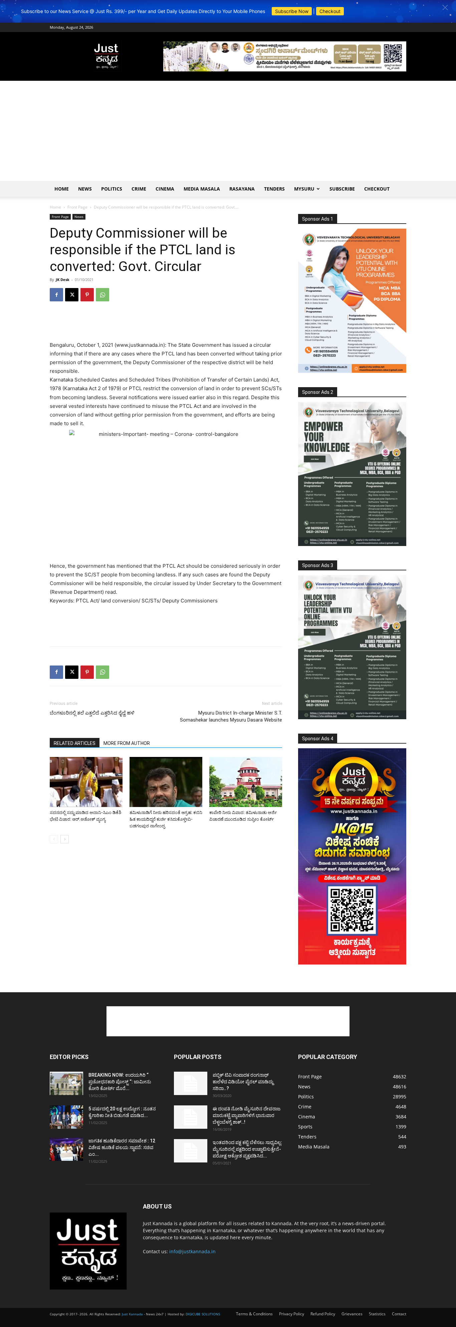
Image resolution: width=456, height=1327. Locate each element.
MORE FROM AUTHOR (126, 743)
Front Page (77, 207)
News (85, 189)
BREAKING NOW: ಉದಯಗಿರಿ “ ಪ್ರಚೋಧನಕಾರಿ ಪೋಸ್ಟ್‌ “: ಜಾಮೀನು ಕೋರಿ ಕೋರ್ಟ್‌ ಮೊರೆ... (119, 1081)
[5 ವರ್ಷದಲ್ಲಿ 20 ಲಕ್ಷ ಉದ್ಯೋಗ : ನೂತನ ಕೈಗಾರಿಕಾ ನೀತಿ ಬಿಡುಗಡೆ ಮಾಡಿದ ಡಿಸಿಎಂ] (66, 1117)
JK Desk (62, 279)
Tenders (274, 189)
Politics (111, 189)
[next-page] (64, 839)
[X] (71, 294)
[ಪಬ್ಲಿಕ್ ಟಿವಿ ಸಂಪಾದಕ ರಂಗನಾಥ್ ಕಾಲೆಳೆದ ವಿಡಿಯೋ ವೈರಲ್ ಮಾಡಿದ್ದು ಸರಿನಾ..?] (190, 1083)
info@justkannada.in (192, 1251)
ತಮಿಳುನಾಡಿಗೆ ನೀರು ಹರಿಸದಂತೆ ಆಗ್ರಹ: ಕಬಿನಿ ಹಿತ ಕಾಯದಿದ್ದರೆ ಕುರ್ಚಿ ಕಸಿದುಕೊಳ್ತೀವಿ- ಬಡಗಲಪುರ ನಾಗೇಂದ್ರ (166, 819)
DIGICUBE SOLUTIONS (203, 1314)
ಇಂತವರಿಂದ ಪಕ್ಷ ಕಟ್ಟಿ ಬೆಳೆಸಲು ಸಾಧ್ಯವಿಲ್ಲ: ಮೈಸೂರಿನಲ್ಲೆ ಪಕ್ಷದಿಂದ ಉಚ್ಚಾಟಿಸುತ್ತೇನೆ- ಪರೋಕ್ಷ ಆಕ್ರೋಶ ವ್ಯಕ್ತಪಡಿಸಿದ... (247, 1149)
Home (61, 189)
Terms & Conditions (254, 1314)
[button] (445, 7)
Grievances (352, 1314)
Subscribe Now (291, 11)
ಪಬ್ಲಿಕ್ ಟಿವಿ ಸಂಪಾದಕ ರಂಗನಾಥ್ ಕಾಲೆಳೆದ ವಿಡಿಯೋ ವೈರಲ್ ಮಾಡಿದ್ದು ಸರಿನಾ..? (243, 1081)
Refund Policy (322, 1314)
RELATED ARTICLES (74, 743)
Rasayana (242, 189)
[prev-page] (54, 839)
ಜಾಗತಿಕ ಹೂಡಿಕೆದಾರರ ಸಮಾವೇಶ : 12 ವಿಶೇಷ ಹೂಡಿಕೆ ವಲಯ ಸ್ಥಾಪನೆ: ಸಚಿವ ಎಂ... (121, 1147)
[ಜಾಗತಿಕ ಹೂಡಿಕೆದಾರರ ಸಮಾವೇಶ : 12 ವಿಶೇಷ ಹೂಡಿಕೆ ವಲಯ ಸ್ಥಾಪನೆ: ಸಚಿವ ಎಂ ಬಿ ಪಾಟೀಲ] (66, 1149)
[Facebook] (56, 294)
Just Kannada (132, 1314)
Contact (399, 1314)
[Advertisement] (228, 131)
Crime (139, 189)
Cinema (165, 189)
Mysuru (304, 189)
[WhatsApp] (102, 294)
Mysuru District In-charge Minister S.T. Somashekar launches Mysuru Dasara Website (231, 716)
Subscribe (342, 189)
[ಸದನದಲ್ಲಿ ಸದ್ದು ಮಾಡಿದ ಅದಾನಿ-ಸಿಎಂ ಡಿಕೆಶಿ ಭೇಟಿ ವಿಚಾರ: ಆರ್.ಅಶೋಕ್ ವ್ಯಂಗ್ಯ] (86, 782)
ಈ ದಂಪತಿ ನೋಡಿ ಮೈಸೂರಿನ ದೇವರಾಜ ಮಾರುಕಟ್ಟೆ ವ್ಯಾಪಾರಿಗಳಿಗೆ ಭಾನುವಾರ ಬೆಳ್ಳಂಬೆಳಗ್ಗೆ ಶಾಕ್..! (246, 1115)
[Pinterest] (87, 294)
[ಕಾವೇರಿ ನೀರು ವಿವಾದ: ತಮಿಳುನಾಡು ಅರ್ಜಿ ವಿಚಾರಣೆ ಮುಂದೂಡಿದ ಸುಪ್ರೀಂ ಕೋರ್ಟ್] (245, 782)
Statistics (377, 1314)
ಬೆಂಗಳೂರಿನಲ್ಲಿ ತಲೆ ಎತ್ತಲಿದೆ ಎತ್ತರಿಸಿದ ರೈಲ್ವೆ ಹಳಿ (92, 713)
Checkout (329, 11)
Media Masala (202, 189)
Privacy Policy (291, 1314)
